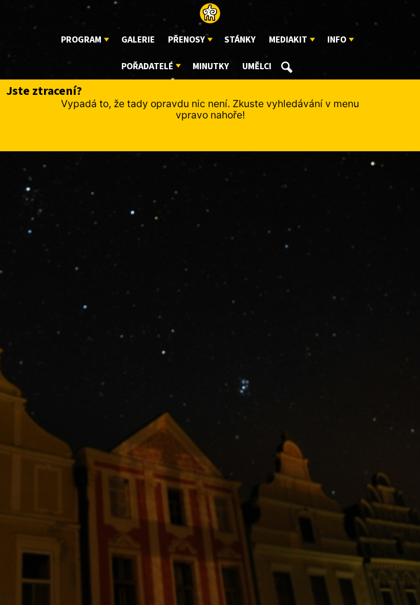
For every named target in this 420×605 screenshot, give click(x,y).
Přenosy (186, 39)
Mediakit (288, 39)
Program (81, 39)
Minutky (211, 66)
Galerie (138, 39)
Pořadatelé (147, 66)
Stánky (240, 39)
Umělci (256, 66)
